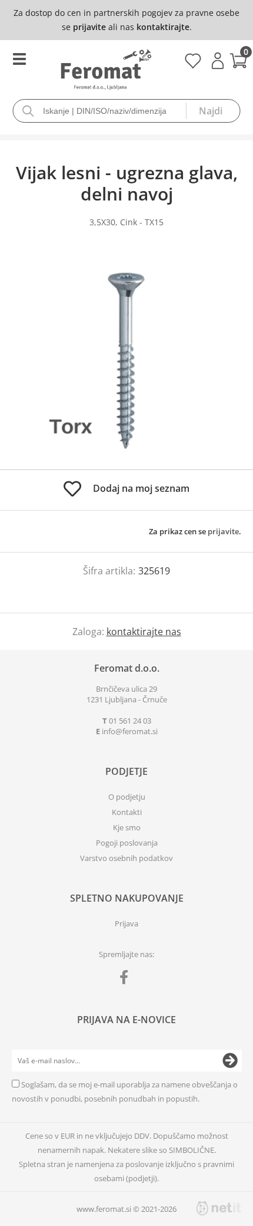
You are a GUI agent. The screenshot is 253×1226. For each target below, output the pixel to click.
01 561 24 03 (130, 720)
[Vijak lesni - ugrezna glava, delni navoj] (126, 360)
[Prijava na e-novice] (230, 1061)
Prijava (217, 60)
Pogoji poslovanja (127, 842)
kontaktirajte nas (143, 631)
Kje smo (127, 827)
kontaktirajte (163, 26)
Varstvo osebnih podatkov (126, 858)
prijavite (89, 26)
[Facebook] (126, 979)
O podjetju (126, 796)
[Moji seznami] (192, 65)
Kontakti (127, 812)
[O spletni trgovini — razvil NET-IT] (219, 1208)
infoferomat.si (130, 731)
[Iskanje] (213, 111)
